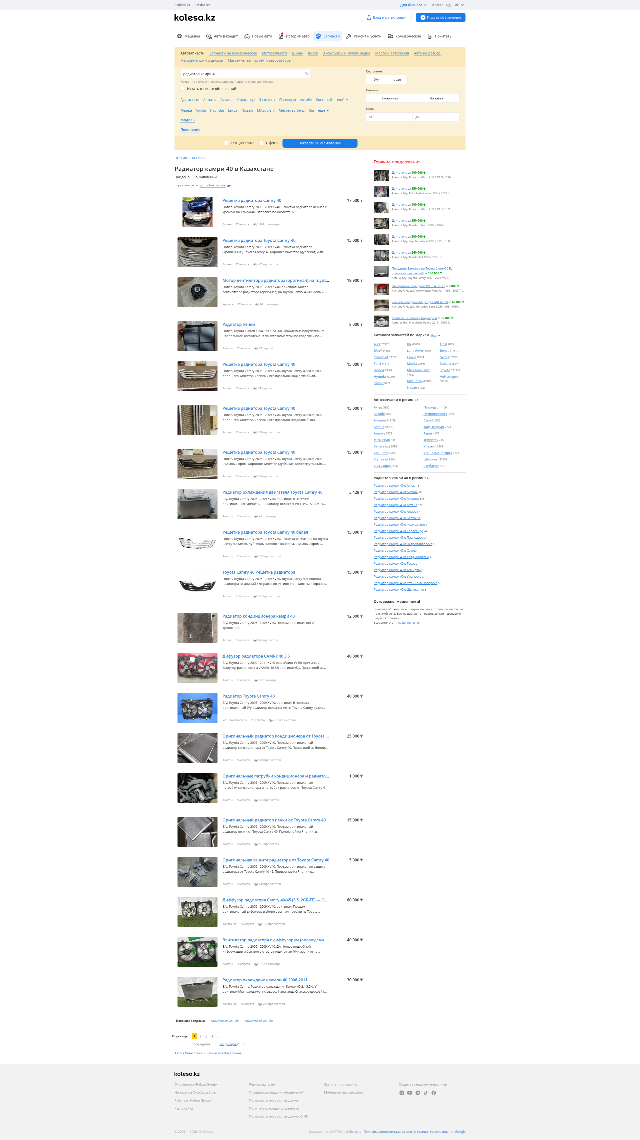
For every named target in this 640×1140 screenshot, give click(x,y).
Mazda (412, 363)
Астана (379, 426)
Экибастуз (431, 465)
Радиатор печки (238, 324)
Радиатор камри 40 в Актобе (396, 492)
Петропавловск (435, 413)
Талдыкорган (434, 426)
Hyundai (380, 376)
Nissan (412, 387)
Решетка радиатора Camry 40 (251, 200)
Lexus (411, 357)
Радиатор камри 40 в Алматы (396, 498)
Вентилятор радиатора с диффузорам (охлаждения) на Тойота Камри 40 (295, 940)
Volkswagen (449, 376)
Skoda (444, 357)
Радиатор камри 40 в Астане (395, 505)
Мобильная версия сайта (343, 1092)
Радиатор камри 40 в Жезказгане (399, 524)
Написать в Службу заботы (195, 1092)
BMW (378, 350)
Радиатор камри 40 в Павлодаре (399, 537)
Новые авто (262, 36)
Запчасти (198, 157)
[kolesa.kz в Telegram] (418, 1093)
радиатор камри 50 (258, 1021)
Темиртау (431, 439)
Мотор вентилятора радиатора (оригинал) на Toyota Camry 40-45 (287, 280)
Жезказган (382, 439)
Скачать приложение (340, 1084)
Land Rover (415, 350)
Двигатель (399, 172)
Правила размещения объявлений (276, 1092)
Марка (186, 110)
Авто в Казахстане (188, 1053)
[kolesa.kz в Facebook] (434, 1093)
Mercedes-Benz (418, 370)
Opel (443, 344)
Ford (377, 363)
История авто (298, 36)
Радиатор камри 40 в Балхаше (397, 518)
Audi (377, 344)
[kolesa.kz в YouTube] (410, 1093)
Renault (446, 350)
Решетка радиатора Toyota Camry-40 (259, 240)
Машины (192, 36)
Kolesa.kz (182, 4)
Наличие (372, 90)
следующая (228, 1044)
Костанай (381, 459)
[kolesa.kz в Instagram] (402, 1093)
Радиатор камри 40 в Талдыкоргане (401, 557)
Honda (379, 370)
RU (457, 4)
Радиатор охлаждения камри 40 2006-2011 (265, 980)
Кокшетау (381, 452)
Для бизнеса (411, 4)
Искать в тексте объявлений (211, 88)
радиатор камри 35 (224, 1021)
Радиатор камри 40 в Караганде (398, 531)
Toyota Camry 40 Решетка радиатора (258, 572)
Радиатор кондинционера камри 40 (258, 616)
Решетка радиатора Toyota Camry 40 (258, 364)
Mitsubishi (414, 381)
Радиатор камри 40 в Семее (395, 550)
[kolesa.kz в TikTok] (426, 1093)
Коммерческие (408, 36)
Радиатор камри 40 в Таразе (395, 563)
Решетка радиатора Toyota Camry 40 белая (265, 532)
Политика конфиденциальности (274, 1108)
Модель (187, 119)
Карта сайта (183, 1108)
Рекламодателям (262, 1084)
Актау (378, 407)
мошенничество (409, 622)
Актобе (379, 413)
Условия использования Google (441, 1131)
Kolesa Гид (441, 4)
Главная (181, 157)
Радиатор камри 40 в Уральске (397, 576)
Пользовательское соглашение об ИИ (278, 1116)
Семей (429, 420)
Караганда (382, 446)
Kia (409, 344)
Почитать (443, 36)
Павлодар (431, 407)
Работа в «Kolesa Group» (193, 1100)
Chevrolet (381, 357)
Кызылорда (383, 465)
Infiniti (379, 383)
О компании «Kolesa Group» (196, 1084)
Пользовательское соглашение (273, 1100)
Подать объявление (444, 17)
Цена (370, 109)
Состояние (374, 71)
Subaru (445, 363)
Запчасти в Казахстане (224, 1053)
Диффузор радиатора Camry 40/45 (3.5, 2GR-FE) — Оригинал (282, 900)
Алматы (380, 420)
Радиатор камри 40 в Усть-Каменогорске (405, 583)
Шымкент (431, 459)
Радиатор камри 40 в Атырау (396, 511)
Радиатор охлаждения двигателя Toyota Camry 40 (272, 492)
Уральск (430, 446)
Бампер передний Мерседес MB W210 (420, 302)
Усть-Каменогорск (438, 452)
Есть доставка (242, 143)
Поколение (190, 129)
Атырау (379, 433)
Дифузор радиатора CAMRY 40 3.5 (256, 656)
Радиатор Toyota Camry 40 (248, 696)
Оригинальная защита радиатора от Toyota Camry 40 (275, 860)
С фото (272, 143)
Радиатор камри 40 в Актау (395, 485)
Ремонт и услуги (368, 36)
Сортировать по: (186, 185)
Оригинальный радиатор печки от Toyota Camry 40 (274, 820)
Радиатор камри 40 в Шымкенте (399, 589)
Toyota (445, 370)
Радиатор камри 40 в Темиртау (398, 570)
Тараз (428, 433)
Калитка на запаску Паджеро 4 (414, 318)
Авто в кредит (226, 36)
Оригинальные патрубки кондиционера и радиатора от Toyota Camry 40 (295, 776)
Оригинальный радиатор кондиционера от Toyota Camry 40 (283, 736)
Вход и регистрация (390, 17)
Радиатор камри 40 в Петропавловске (403, 544)
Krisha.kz (202, 4)
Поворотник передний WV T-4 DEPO (418, 286)
